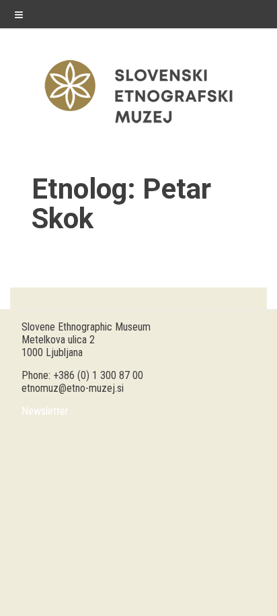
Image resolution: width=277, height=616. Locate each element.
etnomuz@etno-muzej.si (73, 388)
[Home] (138, 126)
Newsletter (45, 411)
